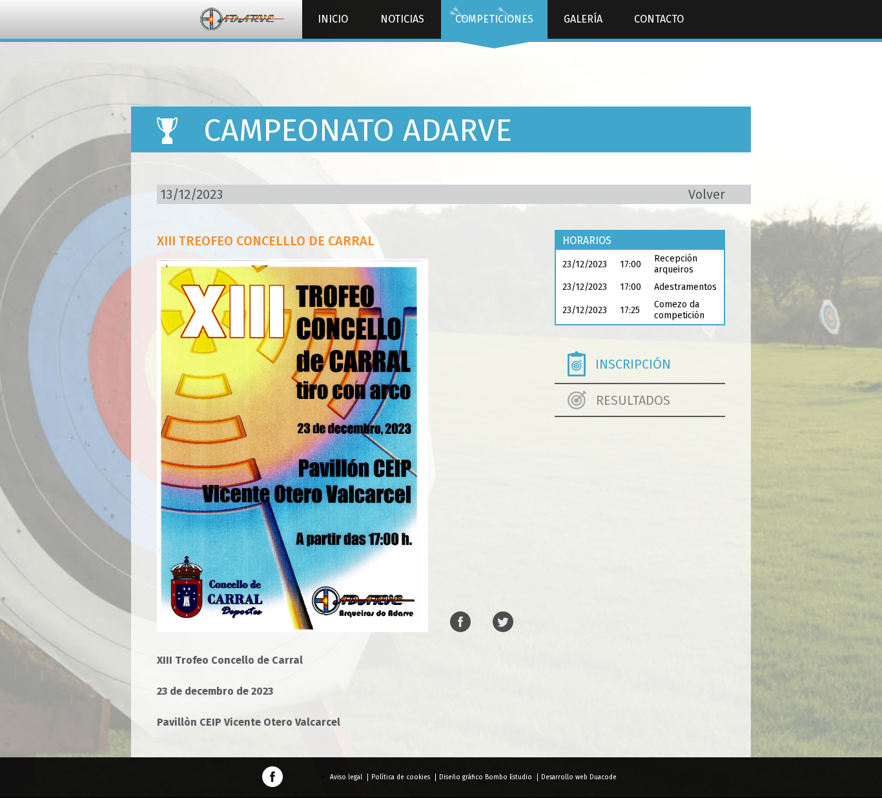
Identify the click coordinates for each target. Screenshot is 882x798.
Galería (583, 19)
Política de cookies (400, 777)
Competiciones (494, 19)
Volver (706, 194)
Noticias (402, 19)
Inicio (333, 19)
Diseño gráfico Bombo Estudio (485, 777)
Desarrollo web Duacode (579, 777)
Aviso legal (346, 777)
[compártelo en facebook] (460, 623)
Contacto (659, 19)
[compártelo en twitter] (503, 623)
